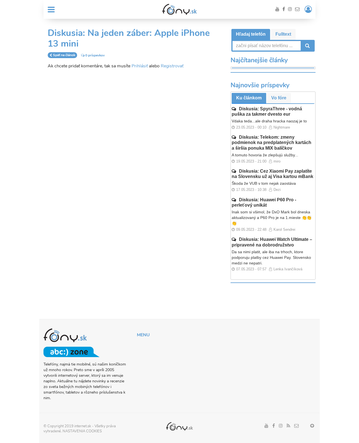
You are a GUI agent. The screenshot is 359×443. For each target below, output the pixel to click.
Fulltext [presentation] (283, 34)
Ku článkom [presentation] (249, 97)
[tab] (250, 34)
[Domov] (179, 9)
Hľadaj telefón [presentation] (251, 34)
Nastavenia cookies (82, 431)
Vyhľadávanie (307, 46)
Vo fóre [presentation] (278, 97)
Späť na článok (64, 55)
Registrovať (172, 66)
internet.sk (82, 426)
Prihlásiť (140, 66)
